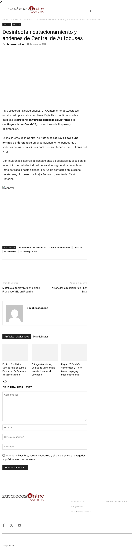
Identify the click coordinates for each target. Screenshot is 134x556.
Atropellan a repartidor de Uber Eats (69, 289)
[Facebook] (5, 51)
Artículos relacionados (17, 336)
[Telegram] (30, 51)
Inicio (5, 19)
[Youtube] (19, 525)
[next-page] (6, 381)
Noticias (15, 19)
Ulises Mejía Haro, (28, 251)
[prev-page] (3, 381)
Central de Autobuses (60, 247)
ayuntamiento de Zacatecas (32, 247)
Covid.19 (78, 247)
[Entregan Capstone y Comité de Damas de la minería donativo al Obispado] (44, 352)
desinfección (10, 251)
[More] (46, 51)
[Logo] (23, 497)
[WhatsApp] (21, 51)
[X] (13, 51)
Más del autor (40, 336)
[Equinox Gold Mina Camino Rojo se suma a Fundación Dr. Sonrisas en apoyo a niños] (15, 352)
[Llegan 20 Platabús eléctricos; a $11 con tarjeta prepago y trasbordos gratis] (74, 352)
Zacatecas (27, 19)
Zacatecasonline (15, 44)
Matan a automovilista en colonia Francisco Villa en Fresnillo (21, 289)
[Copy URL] (38, 51)
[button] (90, 11)
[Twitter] (11, 525)
